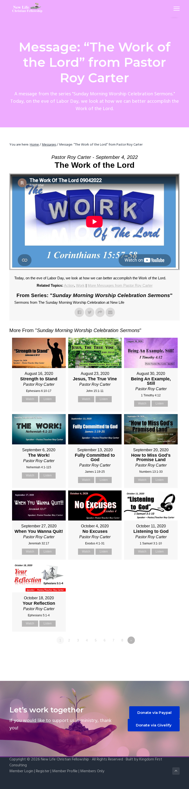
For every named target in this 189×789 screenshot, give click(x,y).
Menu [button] (171, 8)
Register (42, 771)
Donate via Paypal (154, 712)
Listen (48, 399)
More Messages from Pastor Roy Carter (120, 285)
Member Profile (65, 771)
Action (69, 285)
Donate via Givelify (154, 725)
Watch (30, 399)
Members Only (92, 771)
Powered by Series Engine (161, 654)
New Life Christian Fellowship (65, 759)
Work (80, 285)
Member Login (21, 771)
